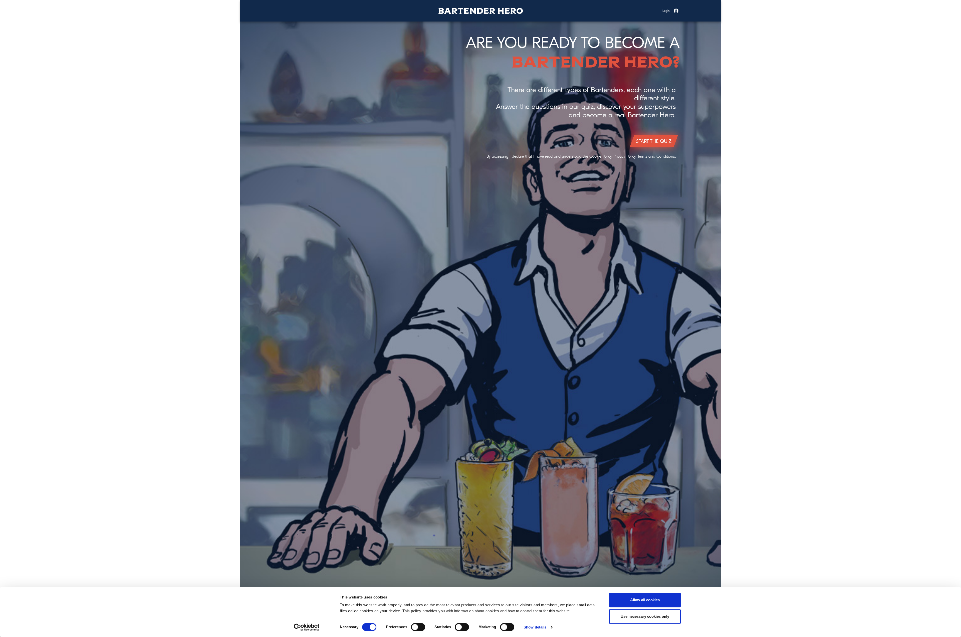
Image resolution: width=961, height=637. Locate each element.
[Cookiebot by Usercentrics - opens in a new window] (307, 627)
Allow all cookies (645, 600)
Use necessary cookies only (645, 616)
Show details (535, 627)
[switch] (418, 627)
